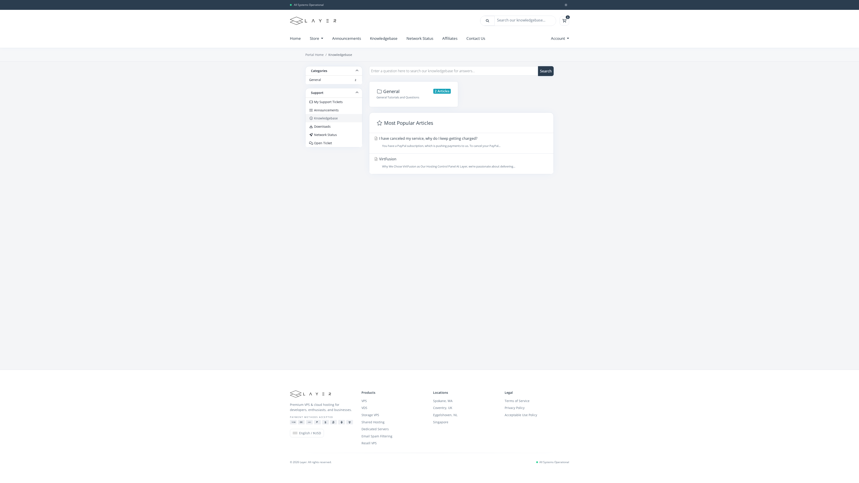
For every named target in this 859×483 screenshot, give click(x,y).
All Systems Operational (309, 5)
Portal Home (314, 55)
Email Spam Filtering (376, 436)
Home (295, 38)
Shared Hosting (373, 422)
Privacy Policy (515, 408)
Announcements (346, 38)
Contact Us (475, 38)
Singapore (440, 422)
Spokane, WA (443, 401)
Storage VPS (370, 415)
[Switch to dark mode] (566, 5)
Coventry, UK (442, 408)
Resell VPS (369, 443)
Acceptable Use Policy (521, 415)
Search (546, 71)
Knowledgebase (384, 38)
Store (315, 38)
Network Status (419, 38)
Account (558, 38)
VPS (364, 401)
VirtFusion (446, 162)
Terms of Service (517, 401)
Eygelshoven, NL (445, 415)
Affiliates (449, 38)
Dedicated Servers (375, 429)
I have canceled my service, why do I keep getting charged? (439, 142)
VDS (364, 408)
